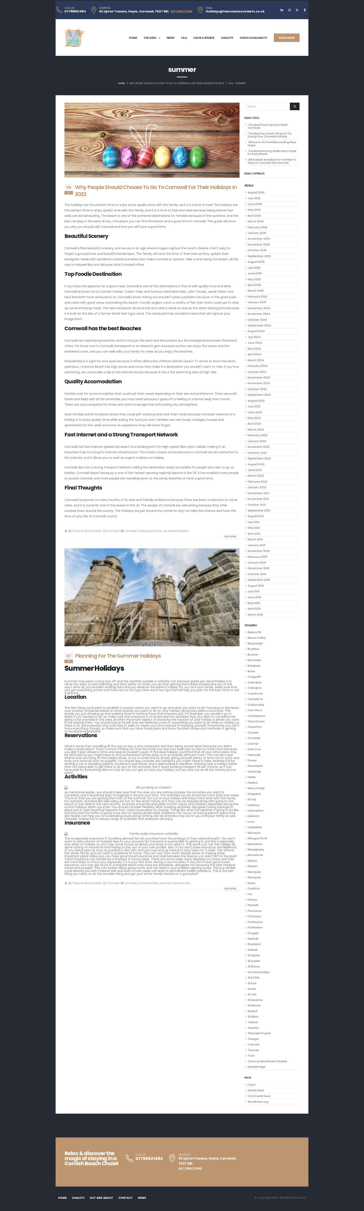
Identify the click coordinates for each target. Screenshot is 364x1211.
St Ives (252, 989)
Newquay (254, 872)
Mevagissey (256, 850)
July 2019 (254, 591)
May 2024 (254, 349)
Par (250, 894)
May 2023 (254, 418)
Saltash (253, 950)
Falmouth (254, 755)
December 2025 (259, 239)
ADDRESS (105, 8)
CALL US (69, 8)
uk (164, 531)
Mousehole (255, 855)
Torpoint (253, 1044)
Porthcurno (255, 922)
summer (156, 531)
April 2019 (254, 609)
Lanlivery (254, 805)
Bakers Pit (254, 632)
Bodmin (253, 655)
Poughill (253, 933)
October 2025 (257, 250)
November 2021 (258, 499)
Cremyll (253, 744)
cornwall (130, 531)
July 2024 (254, 337)
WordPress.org (258, 1102)
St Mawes (254, 1005)
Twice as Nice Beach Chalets (267, 1061)
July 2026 (254, 198)
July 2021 (254, 522)
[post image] (152, 140)
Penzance (255, 911)
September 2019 (259, 580)
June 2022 (255, 470)
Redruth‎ (253, 939)
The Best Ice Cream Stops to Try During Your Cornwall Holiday (270, 134)
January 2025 (257, 302)
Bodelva (253, 649)
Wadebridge (256, 1067)
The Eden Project (259, 1033)
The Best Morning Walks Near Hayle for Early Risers (272, 152)
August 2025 (256, 262)
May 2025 (254, 279)
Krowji (252, 799)
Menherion (255, 844)
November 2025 (259, 245)
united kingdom (178, 531)
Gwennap (254, 772)
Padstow (254, 888)
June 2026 (255, 204)
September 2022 (259, 458)
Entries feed (256, 1090)
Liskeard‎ (253, 816)
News (171, 38)
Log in (252, 1084)
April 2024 (254, 354)
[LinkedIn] (282, 10)
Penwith (253, 905)
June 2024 (255, 343)
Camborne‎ (255, 694)
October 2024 (257, 320)
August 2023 (256, 401)
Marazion (254, 833)
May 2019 (254, 603)
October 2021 (257, 505)
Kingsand (254, 794)
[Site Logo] (75, 37)
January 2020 (257, 563)
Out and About (101, 1198)
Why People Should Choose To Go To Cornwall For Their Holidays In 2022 (156, 191)
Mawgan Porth (258, 838)
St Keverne (255, 1000)
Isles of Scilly (256, 788)
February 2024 (258, 366)
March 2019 (255, 615)
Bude (251, 671)
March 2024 (256, 360)
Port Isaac (254, 916)
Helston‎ (253, 783)
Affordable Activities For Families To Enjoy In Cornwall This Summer (272, 161)
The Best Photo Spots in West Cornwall (268, 126)
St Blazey (254, 966)
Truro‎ (251, 1056)
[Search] (295, 106)
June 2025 (255, 273)
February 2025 (257, 297)
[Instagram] (289, 10)
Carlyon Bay (256, 705)
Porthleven (255, 927)
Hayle (252, 777)
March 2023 (256, 430)
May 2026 (254, 210)
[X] (297, 10)
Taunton (253, 1028)
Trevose (253, 1050)
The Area (149, 38)
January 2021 (256, 545)
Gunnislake (255, 766)
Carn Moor (255, 710)
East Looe (254, 749)
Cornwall (113, 531)
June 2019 (254, 597)
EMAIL (209, 8)
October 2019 (257, 574)
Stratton (253, 1017)
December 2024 (259, 308)
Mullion (252, 861)
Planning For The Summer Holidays (118, 656)
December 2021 (258, 493)
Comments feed (259, 1096)
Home (133, 38)
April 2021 (254, 534)
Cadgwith (254, 677)
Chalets (227, 38)
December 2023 (259, 378)
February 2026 (257, 227)
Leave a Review (203, 38)
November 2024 (259, 314)
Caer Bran (255, 682)
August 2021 (256, 516)
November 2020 (259, 551)
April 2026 (254, 216)
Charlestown (256, 716)
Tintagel (253, 1039)
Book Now (286, 38)
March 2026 (256, 221)
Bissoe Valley (257, 638)
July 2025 (254, 268)
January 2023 (257, 441)
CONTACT (125, 1198)
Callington (255, 688)
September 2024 (259, 325)
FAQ (184, 38)
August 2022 (256, 464)
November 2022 (259, 447)
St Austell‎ (254, 961)
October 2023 (257, 389)
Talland (253, 1022)
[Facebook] (305, 10)
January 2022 (257, 487)
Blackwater (255, 643)
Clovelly (253, 733)
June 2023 (255, 412)
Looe (251, 822)
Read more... (231, 536)
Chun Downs (256, 721)
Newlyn (253, 866)
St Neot (252, 1011)
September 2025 (259, 256)
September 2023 (259, 395)
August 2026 (256, 192)
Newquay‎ (254, 877)
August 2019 (256, 586)
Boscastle (254, 660)
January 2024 (257, 372)
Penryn (252, 900)
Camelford (255, 699)
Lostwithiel (255, 827)
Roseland (254, 944)
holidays (143, 531)
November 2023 (259, 383)
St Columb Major (259, 972)
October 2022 (257, 453)
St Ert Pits (254, 978)
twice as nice (181, 883)
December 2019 (258, 568)
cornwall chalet (148, 883)
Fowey (252, 760)
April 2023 (254, 424)
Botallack (254, 666)
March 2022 (256, 476)
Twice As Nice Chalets (87, 531)
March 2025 (256, 291)
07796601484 (75, 11)
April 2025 (254, 285)
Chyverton (255, 727)
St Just (252, 994)
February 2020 (257, 557)
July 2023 (254, 406)
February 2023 (257, 435)
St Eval (252, 983)
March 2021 (255, 539)
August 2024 (256, 331)
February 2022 (257, 482)
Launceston (256, 811)
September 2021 (259, 510)
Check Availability (254, 38)
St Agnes (254, 955)
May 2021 (254, 528)
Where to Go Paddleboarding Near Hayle (272, 143)
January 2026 (257, 233)
